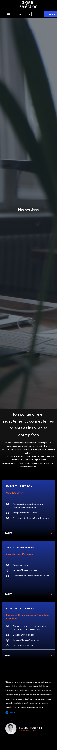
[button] (8, 14)
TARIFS (8, 533)
